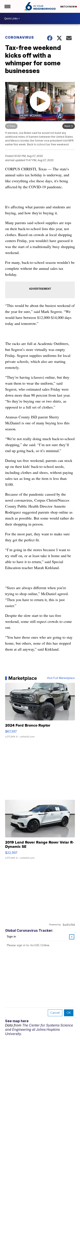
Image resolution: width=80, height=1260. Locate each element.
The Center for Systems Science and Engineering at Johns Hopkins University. (39, 1029)
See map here (17, 1021)
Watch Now (67, 6)
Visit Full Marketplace (61, 678)
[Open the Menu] (7, 6)
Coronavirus (19, 37)
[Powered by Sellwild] (69, 924)
